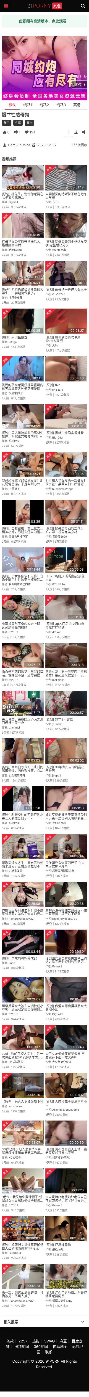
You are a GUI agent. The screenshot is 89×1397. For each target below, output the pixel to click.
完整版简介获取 (61, 1062)
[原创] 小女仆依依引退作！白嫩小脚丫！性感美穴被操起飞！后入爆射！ (22, 579)
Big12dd (57, 437)
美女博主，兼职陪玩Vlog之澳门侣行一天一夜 (22, 721)
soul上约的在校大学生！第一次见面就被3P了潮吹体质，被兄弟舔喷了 (22, 1057)
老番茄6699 (59, 536)
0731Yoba (58, 584)
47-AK (56, 632)
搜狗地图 (21, 1346)
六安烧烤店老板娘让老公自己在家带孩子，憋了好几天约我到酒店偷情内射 (66, 1200)
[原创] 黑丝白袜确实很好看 (64, 433)
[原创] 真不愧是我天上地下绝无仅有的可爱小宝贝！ (66, 1150)
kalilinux (57, 390)
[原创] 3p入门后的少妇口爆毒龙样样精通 (64, 625)
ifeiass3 (57, 966)
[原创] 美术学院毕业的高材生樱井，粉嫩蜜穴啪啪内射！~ (22, 434)
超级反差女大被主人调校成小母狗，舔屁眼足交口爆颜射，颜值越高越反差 (22, 1009)
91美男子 (14, 489)
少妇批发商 (59, 823)
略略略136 (15, 250)
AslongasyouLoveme (65, 1109)
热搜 (35, 1341)
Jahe (12, 963)
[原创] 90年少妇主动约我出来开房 (64, 768)
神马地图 (60, 1346)
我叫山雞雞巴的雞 (20, 584)
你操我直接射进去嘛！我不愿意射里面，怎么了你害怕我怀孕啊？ (22, 913)
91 (44, 6)
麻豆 (63, 1341)
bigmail (13, 202)
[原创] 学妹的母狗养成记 (19, 958)
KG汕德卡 (15, 1157)
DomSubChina (19, 145)
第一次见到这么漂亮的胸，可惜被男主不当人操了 (22, 1294)
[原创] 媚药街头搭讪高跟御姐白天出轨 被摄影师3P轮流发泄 (22, 1248)
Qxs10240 (58, 294)
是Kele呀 (57, 1249)
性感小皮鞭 (15, 297)
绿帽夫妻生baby (62, 1301)
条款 (10, 1341)
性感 (18, 122)
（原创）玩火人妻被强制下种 (22, 1101)
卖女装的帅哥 (17, 775)
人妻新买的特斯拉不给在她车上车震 (66, 195)
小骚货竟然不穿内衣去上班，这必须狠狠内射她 (22, 625)
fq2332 (13, 632)
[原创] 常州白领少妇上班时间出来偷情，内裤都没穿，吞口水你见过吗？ (22, 770)
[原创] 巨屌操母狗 (58, 1245)
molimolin (58, 680)
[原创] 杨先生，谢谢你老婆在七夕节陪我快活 (22, 195)
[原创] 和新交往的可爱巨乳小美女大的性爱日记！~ (22, 816)
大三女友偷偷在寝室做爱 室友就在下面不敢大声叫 (65, 1055)
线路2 (44, 104)
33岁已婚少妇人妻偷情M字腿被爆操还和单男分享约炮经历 (22, 1152)
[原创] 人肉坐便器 (14, 337)
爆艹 (6, 122)
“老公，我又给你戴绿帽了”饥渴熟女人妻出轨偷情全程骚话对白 (22, 1200)
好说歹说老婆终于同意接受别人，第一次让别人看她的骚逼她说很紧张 (66, 818)
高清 (77, 104)
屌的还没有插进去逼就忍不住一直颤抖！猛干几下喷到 (66, 912)
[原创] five (52, 385)
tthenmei (14, 727)
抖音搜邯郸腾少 (61, 1157)
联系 (48, 1352)
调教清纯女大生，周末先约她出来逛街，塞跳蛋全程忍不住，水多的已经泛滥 (22, 866)
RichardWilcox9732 (21, 918)
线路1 (27, 104)
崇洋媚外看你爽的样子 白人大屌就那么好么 (65, 864)
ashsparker (16, 1106)
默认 (12, 104)
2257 (22, 1341)
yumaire (57, 724)
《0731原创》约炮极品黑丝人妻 (65, 577)
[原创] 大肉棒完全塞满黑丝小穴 (66, 1103)
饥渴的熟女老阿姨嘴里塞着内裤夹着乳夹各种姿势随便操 (22, 386)
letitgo (13, 342)
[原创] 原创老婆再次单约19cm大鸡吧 (63, 338)
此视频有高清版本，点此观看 (42, 21)
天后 (55, 345)
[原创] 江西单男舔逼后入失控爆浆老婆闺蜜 (66, 1294)
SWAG (49, 1341)
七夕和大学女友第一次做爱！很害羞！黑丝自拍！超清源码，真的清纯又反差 (66, 484)
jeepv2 (56, 775)
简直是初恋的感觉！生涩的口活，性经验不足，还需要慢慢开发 (22, 675)
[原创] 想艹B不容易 (59, 719)
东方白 (56, 202)
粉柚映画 (14, 441)
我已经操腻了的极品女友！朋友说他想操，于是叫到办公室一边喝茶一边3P (22, 484)
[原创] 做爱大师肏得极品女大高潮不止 (66, 1007)
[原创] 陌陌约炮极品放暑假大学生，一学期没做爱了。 (22, 291)
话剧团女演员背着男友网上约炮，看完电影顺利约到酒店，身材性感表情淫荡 (66, 961)
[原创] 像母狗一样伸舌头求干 (66, 289)
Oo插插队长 (16, 393)
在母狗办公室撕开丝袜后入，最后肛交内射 (22, 243)
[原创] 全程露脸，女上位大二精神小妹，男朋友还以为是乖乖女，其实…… (22, 531)
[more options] (82, 1321)
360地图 (41, 1346)
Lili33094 (15, 1253)
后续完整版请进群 (63, 870)
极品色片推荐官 (18, 536)
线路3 (61, 104)
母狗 (29, 122)
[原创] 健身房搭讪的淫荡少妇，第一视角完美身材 (64, 529)
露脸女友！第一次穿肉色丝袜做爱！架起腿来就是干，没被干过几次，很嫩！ (66, 675)
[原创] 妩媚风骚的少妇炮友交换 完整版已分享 (66, 243)
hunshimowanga (62, 489)
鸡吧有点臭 (59, 250)
